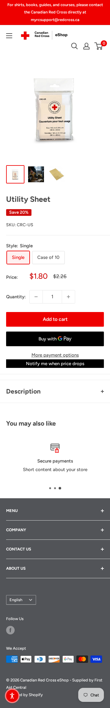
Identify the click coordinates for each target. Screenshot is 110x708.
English (15, 599)
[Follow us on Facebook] (10, 630)
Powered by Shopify (24, 694)
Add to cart (55, 319)
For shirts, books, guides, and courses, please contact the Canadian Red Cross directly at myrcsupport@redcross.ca (55, 12)
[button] (12, 695)
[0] (99, 46)
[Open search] (74, 46)
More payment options (55, 355)
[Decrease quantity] (36, 296)
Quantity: (16, 297)
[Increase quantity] (68, 296)
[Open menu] (9, 35)
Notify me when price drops (55, 363)
